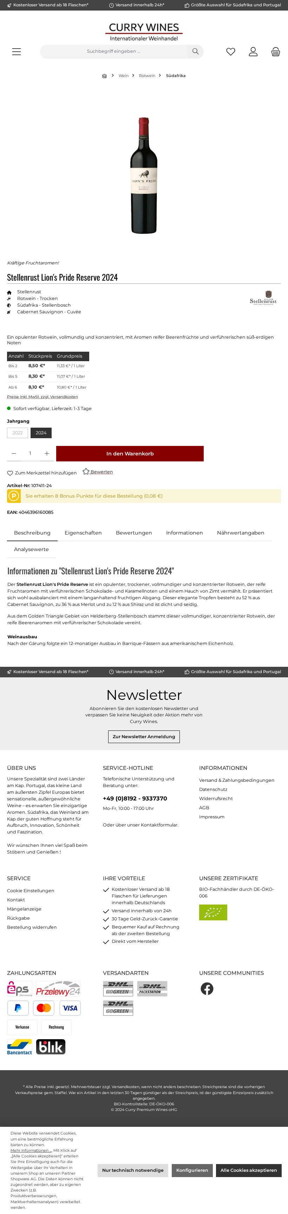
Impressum (211, 816)
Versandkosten (125, 1087)
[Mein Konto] (253, 51)
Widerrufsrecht (216, 798)
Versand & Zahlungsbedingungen (237, 780)
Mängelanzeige (24, 909)
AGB (204, 807)
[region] (144, 175)
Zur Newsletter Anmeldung (144, 736)
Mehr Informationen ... (31, 1150)
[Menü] (16, 51)
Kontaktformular (159, 825)
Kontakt (16, 899)
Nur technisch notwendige (133, 1170)
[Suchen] (196, 52)
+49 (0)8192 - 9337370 (135, 798)
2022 (20, 434)
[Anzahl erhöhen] (47, 453)
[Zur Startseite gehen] (144, 32)
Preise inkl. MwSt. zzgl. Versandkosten (42, 397)
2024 (41, 432)
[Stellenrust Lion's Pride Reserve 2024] (143, 175)
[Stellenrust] (263, 298)
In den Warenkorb (130, 454)
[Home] (105, 76)
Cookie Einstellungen (30, 890)
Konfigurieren (192, 1170)
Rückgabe (18, 918)
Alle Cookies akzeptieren (249, 1170)
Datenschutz (213, 789)
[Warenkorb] (273, 51)
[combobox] (114, 52)
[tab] (32, 533)
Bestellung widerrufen (32, 927)
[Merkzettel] (230, 51)
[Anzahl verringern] (14, 453)
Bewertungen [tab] (134, 533)
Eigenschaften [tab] (83, 533)
